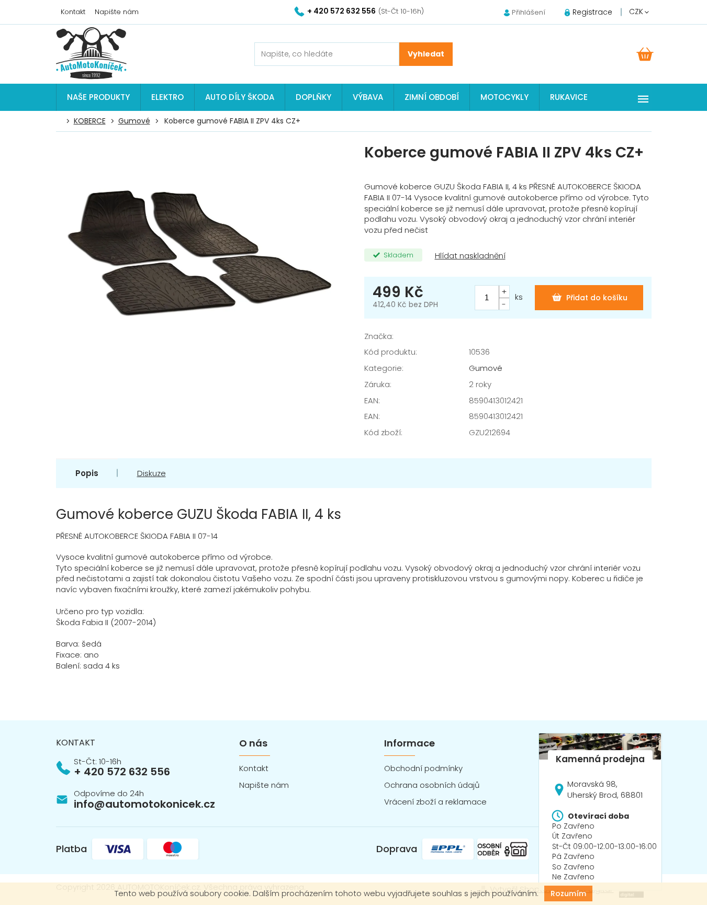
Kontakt (73, 12)
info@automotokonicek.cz (144, 804)
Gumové (485, 368)
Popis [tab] (86, 473)
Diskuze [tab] (151, 473)
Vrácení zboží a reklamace (435, 802)
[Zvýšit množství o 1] (504, 292)
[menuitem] (98, 97)
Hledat (426, 54)
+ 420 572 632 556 (122, 771)
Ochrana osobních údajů (432, 785)
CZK (637, 11)
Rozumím (568, 893)
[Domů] (62, 121)
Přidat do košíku (596, 297)
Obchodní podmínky (423, 768)
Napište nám (117, 12)
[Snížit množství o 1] (504, 304)
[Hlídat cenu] (469, 256)
